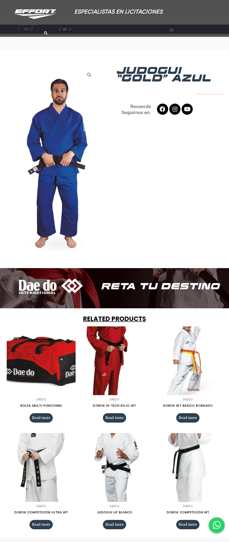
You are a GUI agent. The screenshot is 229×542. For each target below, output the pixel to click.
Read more (41, 418)
